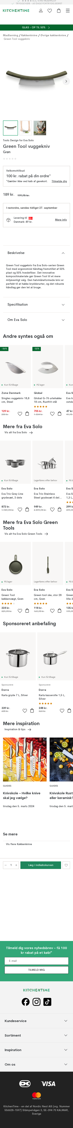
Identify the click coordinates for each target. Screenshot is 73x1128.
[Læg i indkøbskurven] (27, 413)
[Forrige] (6, 81)
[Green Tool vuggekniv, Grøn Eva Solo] (36, 80)
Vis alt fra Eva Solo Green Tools (23, 534)
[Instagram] (36, 1002)
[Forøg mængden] (16, 865)
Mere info (61, 220)
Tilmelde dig (59, 181)
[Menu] (67, 10)
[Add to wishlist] (20, 413)
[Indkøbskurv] (58, 10)
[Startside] (16, 10)
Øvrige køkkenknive (53, 35)
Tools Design (11, 140)
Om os (10, 1064)
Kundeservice (16, 1021)
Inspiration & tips (14, 729)
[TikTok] (47, 1002)
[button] (9, 159)
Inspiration (13, 1050)
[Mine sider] (40, 10)
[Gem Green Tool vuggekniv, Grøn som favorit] (66, 865)
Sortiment (13, 1035)
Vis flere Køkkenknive (19, 844)
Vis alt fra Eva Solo (15, 432)
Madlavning (10, 35)
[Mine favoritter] (49, 10)
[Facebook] (25, 1002)
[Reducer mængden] (5, 865)
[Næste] (66, 81)
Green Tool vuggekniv (17, 39)
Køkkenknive (29, 35)
